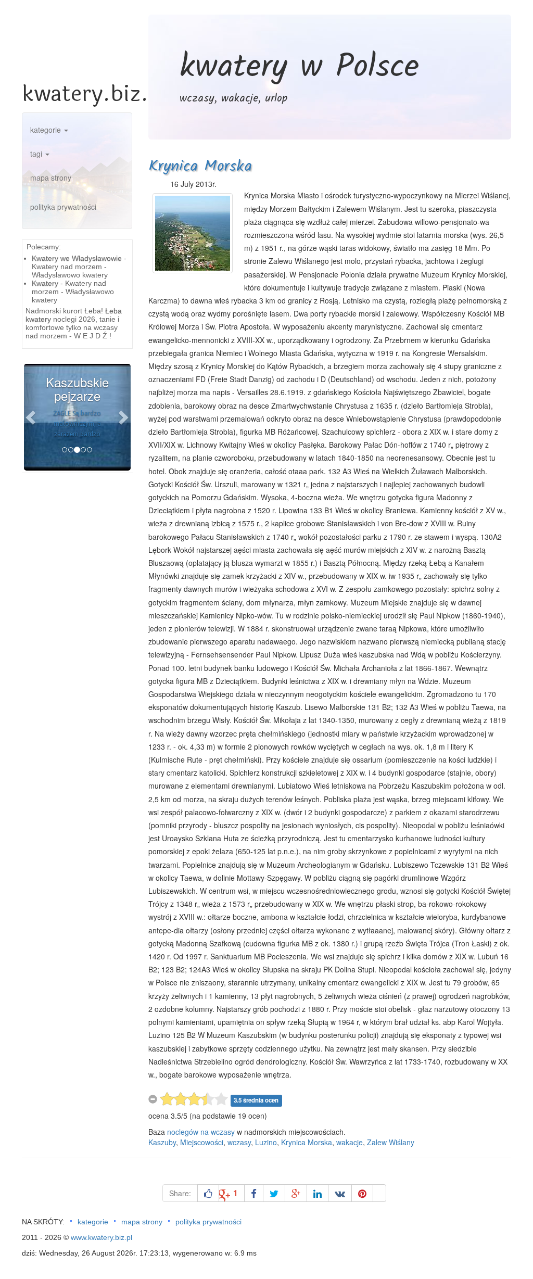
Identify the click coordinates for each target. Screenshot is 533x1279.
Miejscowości (201, 1142)
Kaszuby (162, 1142)
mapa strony (50, 177)
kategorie (46, 129)
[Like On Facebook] (208, 1193)
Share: (180, 1193)
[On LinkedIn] (317, 1193)
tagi (37, 153)
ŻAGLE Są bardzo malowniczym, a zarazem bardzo (77, 423)
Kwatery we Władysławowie (77, 258)
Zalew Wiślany (390, 1142)
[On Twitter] (274, 1193)
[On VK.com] (340, 1193)
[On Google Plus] (296, 1193)
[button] (32, 417)
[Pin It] (362, 1193)
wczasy (239, 1142)
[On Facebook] (253, 1193)
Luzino (266, 1142)
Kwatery (45, 283)
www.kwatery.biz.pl (101, 1237)
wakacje (349, 1142)
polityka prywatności (63, 206)
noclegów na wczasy (201, 1131)
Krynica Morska (200, 166)
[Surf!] (379, 1193)
